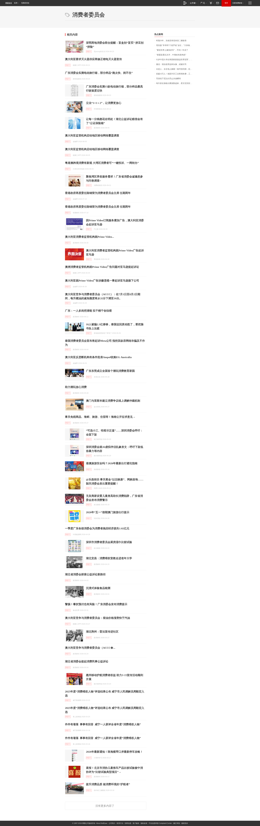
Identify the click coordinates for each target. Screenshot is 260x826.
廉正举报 (176, 823)
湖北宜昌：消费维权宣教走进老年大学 (109, 558)
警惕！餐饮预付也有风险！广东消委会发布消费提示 (96, 604)
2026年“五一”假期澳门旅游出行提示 (107, 512)
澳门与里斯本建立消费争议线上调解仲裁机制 (113, 400)
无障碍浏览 (25, 3)
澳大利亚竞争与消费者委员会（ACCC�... (90, 647)
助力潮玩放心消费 (76, 386)
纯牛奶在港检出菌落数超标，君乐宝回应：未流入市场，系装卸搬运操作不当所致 (175, 83)
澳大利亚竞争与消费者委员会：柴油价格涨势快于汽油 (97, 617)
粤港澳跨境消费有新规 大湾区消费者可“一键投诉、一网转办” (102, 162)
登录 (226, 3)
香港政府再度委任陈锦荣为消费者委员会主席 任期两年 (98, 192)
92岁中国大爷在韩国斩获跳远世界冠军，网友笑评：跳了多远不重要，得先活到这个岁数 (175, 60)
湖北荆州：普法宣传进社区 (102, 631)
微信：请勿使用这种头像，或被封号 (171, 64)
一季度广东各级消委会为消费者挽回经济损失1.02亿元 (97, 528)
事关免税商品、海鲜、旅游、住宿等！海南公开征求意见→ (100, 416)
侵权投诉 (184, 823)
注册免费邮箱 (237, 3)
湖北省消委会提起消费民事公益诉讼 (86, 661)
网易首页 (8, 3)
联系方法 (120, 823)
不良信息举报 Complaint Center (160, 823)
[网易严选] (203, 3)
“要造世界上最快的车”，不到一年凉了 (172, 50)
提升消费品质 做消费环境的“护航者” (108, 784)
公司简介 (112, 823)
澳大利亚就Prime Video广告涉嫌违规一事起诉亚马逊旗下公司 (102, 280)
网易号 (88, 51)
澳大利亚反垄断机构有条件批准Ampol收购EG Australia (98, 357)
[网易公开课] (193, 3)
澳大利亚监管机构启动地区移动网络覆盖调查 (92, 135)
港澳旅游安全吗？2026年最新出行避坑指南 (111, 463)
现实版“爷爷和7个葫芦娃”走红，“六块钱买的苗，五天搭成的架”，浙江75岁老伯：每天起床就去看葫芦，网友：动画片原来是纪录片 (175, 45)
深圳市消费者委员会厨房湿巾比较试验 (109, 542)
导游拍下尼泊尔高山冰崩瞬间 (168, 79)
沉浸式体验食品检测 (98, 588)
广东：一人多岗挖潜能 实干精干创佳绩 (88, 310)
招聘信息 (128, 823)
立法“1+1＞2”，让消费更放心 (103, 102)
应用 (15, 3)
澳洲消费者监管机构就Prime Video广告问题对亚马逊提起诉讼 (102, 266)
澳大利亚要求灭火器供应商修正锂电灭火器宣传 (93, 59)
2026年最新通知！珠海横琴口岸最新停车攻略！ (114, 751)
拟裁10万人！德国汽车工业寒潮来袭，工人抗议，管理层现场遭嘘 (175, 74)
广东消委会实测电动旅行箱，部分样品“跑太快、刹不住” (99, 72)
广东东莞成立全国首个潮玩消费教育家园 (110, 370)
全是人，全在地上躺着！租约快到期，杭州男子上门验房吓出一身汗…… (175, 69)
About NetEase (101, 823)
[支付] (211, 3)
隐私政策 (144, 823)
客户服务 (136, 823)
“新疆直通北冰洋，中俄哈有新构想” (171, 55)
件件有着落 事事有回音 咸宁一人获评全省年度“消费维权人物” (103, 724)
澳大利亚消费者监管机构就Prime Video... (89, 236)
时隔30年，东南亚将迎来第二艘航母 (171, 41)
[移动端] (185, 3)
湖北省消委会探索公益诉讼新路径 (85, 574)
